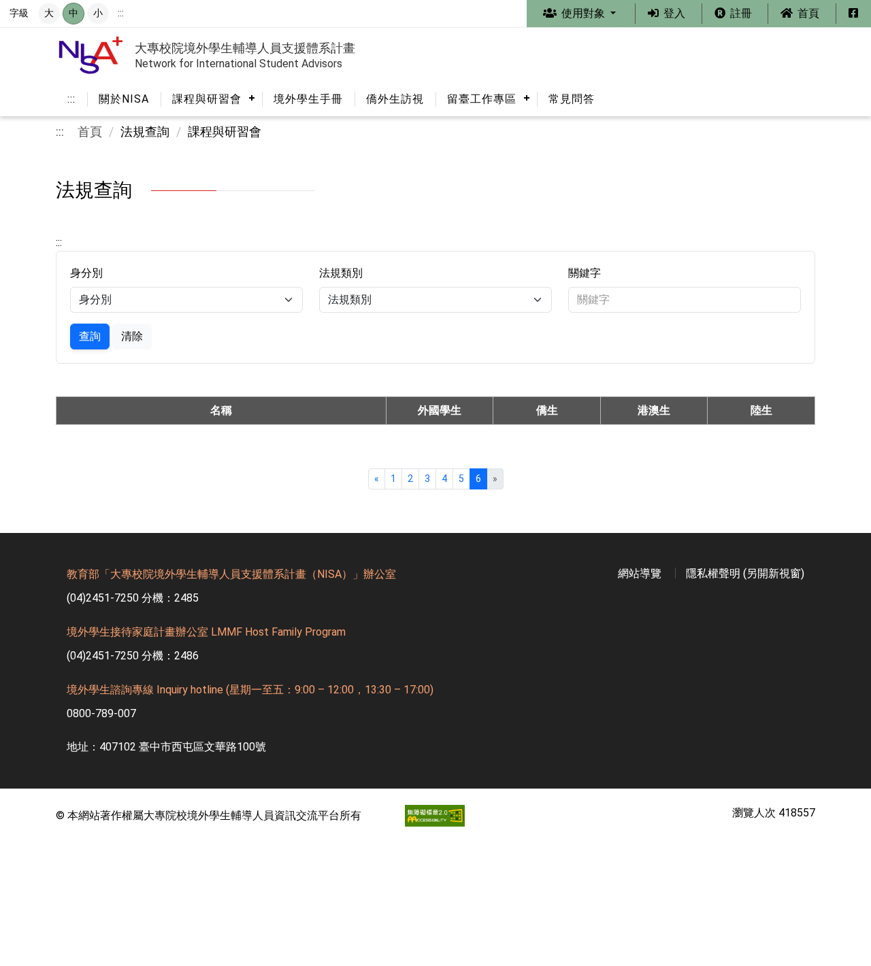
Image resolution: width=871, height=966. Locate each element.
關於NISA (124, 98)
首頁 (90, 132)
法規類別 (341, 272)
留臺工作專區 (481, 98)
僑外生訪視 (395, 98)
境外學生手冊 (308, 98)
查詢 (90, 336)
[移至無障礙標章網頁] (413, 816)
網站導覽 (639, 573)
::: (121, 13)
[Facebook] (853, 13)
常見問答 (571, 98)
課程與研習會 (207, 98)
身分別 (86, 272)
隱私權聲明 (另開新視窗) (745, 573)
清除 (132, 336)
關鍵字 (584, 272)
